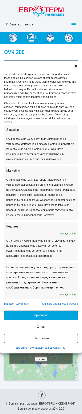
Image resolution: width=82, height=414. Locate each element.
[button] (76, 66)
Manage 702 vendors (16, 303)
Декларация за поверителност (48, 347)
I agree (41, 359)
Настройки (41, 338)
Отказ (41, 326)
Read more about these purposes (59, 303)
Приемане (41, 315)
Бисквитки (22, 347)
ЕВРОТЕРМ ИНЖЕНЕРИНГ (57, 403)
